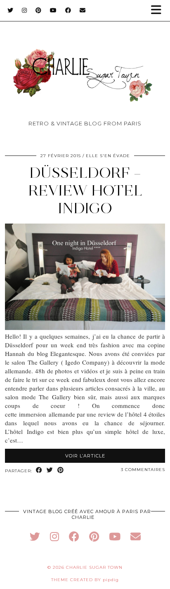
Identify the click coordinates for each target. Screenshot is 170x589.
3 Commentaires (143, 469)
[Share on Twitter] (50, 470)
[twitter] (35, 536)
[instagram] (54, 536)
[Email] (83, 10)
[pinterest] (94, 536)
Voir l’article (85, 456)
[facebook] (74, 536)
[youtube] (114, 536)
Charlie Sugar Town (94, 567)
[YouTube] (53, 10)
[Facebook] (68, 10)
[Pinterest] (38, 10)
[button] (159, 10)
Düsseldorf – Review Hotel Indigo (85, 190)
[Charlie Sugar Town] (85, 62)
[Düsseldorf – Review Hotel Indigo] (85, 327)
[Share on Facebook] (39, 470)
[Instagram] (24, 10)
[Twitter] (10, 10)
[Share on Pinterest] (60, 470)
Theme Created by (85, 579)
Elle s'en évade (108, 155)
